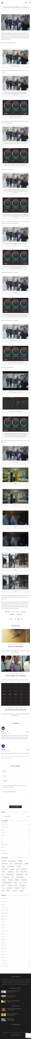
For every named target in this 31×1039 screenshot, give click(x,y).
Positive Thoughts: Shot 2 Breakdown (15, 675)
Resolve (3, 885)
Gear (2, 838)
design (17, 869)
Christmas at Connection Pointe (14, 1008)
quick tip (15, 882)
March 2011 (3, 957)
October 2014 (4, 901)
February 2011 (4, 960)
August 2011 (4, 948)
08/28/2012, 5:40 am (5, 733)
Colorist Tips (4, 869)
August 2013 (4, 919)
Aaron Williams (15, 7)
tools (3, 890)
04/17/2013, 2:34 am (5, 751)
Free (13, 611)
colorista (18, 866)
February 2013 (4, 930)
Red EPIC (25, 882)
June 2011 (3, 951)
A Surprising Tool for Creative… (13, 990)
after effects (5, 863)
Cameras (26, 863)
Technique (19, 614)
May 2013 (3, 925)
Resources (23, 611)
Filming (2, 832)
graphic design (19, 874)
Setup (3, 888)
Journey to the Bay (11, 995)
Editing (2, 829)
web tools (14, 890)
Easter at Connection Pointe (13, 1013)
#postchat (4, 861)
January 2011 (4, 963)
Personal (3, 847)
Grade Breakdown (10, 874)
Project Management (6, 882)
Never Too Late (10, 1019)
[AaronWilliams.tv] (2, 2)
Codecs (3, 866)
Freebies (3, 835)
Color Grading (24, 7)
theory (22, 888)
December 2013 (4, 910)
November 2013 (4, 913)
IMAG (2, 841)
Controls (12, 869)
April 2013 (3, 927)
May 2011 (3, 954)
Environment (10, 871)
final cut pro (23, 871)
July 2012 (3, 933)
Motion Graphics (4, 844)
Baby (11, 863)
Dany (2, 731)
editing (3, 871)
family (16, 871)
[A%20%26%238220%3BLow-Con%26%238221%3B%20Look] (15, 619)
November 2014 (4, 898)
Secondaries (11, 614)
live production (5, 877)
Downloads (7, 611)
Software (3, 850)
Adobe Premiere (12, 861)
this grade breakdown (7, 36)
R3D (20, 882)
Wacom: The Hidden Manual (15, 646)
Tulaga (3, 749)
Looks (17, 611)
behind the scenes (18, 863)
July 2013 (3, 922)
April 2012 (3, 942)
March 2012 (3, 945)
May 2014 (3, 904)
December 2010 (4, 966)
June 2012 (3, 936)
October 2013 (4, 916)
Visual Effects (4, 853)
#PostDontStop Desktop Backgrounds (15, 710)
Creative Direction (5, 827)
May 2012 (3, 939)
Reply (27, 731)
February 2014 (4, 907)
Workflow (21, 890)
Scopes (15, 885)
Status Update (9, 888)
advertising (20, 861)
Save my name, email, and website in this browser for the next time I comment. (14, 786)
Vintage (8, 890)
